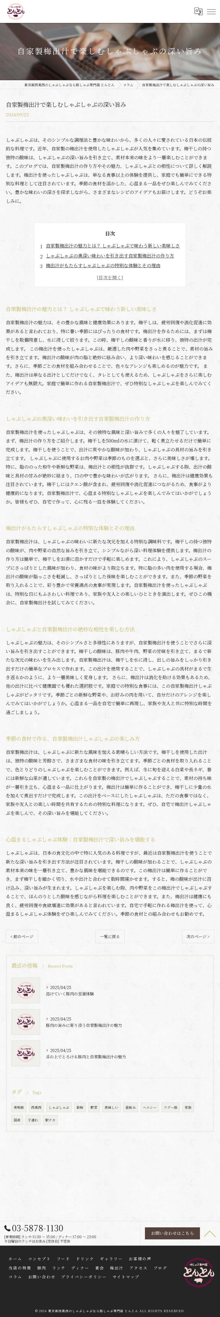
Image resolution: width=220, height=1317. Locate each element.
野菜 (94, 1107)
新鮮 (79, 1107)
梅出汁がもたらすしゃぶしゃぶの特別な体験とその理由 (103, 265)
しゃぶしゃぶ (59, 1107)
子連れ (33, 1120)
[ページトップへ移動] (210, 1233)
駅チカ (50, 1120)
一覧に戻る (110, 936)
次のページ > (198, 936)
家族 (188, 1107)
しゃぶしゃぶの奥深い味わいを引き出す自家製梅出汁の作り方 (110, 255)
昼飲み (130, 1107)
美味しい (111, 1107)
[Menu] (211, 11)
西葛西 (36, 1107)
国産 (17, 1120)
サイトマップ (126, 1276)
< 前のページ (22, 936)
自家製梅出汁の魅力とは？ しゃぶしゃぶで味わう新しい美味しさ (113, 245)
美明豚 (19, 1107)
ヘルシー (150, 1107)
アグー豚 (171, 1107)
